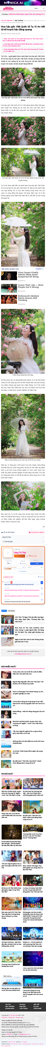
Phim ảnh (22, 1006)
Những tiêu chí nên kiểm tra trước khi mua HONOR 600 (28, 742)
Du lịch (36, 1006)
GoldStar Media (12, 1041)
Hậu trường (9, 1006)
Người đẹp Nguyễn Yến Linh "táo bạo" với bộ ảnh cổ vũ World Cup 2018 (28, 682)
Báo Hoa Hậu (7, 1046)
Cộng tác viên (19, 1017)
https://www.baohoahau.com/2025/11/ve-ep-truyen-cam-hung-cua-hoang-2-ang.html (22, 596)
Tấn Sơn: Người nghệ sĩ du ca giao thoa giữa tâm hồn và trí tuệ (27, 732)
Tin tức (8, 1004)
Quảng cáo (12, 1017)
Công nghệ (37, 1008)
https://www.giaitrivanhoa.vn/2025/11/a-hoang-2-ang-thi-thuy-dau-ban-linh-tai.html (22, 590)
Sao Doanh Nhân (27, 1043)
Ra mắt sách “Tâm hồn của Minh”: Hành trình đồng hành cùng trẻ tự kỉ (27, 762)
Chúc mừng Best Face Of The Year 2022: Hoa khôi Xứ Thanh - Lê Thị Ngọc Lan (23, 50)
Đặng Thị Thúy (20, 552)
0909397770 (9, 1034)
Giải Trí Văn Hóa (14, 1043)
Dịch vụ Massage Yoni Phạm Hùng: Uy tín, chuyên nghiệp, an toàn (28, 692)
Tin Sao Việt (34, 1043)
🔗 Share (37, 563)
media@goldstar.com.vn (23, 654)
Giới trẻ (36, 1004)
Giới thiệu (4, 1017)
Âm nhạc (22, 1004)
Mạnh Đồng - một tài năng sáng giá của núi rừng (29, 712)
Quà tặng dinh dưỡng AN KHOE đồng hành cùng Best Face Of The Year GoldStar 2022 (23, 45)
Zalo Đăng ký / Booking (37, 532)
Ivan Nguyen (24, 1041)
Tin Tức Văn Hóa (13, 1015)
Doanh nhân (9, 1008)
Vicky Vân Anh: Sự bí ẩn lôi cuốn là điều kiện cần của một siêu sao (27, 673)
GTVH (20, 1043)
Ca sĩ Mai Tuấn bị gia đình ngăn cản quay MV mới (28, 752)
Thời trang (23, 1008)
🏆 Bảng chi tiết (8, 577)
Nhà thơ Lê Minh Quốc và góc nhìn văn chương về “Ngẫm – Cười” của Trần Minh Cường (28, 723)
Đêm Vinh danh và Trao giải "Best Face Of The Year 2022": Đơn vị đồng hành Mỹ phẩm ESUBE (23, 40)
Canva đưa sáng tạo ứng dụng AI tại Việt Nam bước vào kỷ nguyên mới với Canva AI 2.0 (29, 703)
